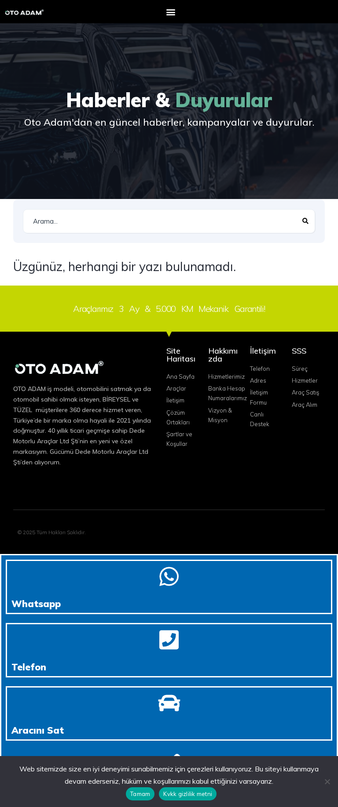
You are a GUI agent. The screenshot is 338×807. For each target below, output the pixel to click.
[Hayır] (327, 781)
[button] (170, 11)
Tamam (140, 793)
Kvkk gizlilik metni (187, 793)
